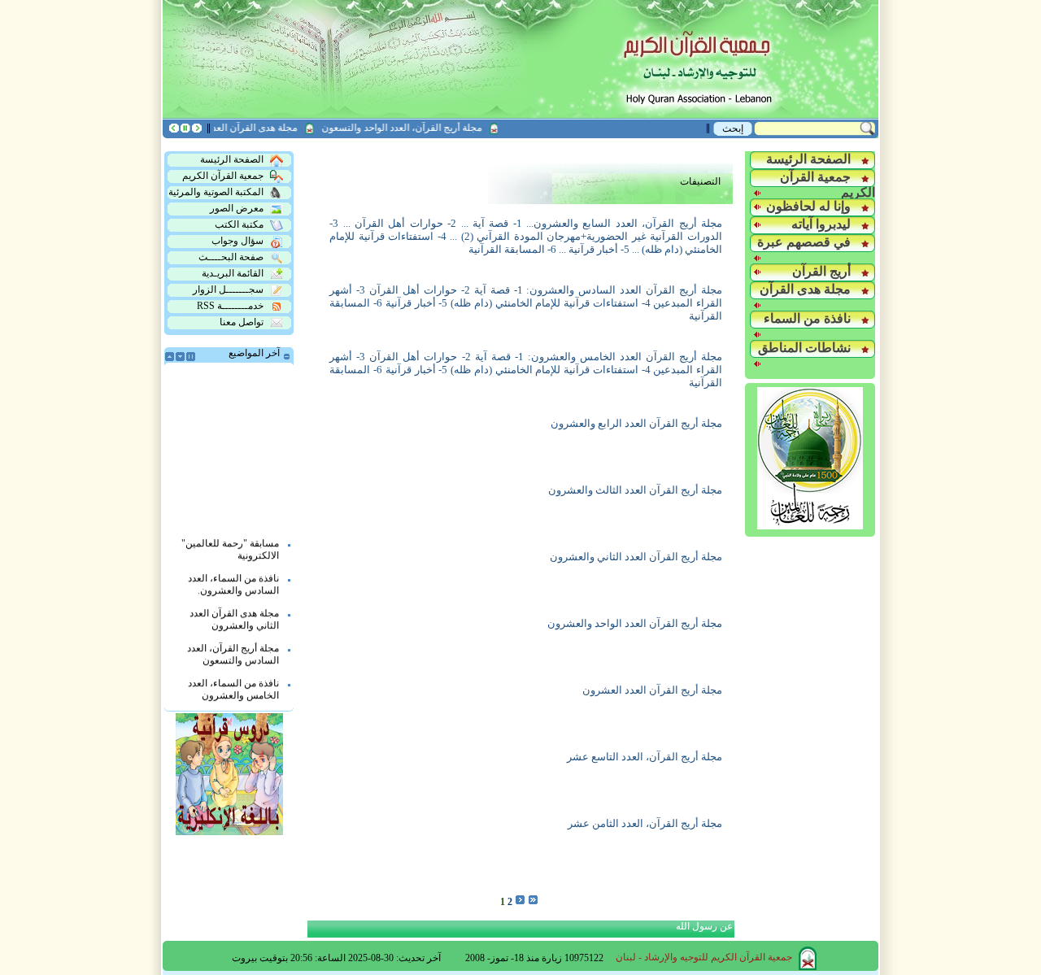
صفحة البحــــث (231, 257)
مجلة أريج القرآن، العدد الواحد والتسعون (413, 127)
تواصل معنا (242, 322)
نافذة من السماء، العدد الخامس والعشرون (233, 681)
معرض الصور (237, 208)
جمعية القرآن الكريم (223, 175)
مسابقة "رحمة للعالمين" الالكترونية (230, 541)
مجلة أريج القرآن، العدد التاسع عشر (644, 757)
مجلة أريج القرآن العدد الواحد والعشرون (634, 623)
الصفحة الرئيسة (232, 159)
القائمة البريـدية (233, 273)
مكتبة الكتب (239, 224)
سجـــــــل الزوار (228, 289)
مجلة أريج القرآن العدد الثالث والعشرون (635, 490)
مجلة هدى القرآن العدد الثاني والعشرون (234, 611)
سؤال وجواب (237, 240)
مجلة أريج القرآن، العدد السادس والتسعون (233, 646)
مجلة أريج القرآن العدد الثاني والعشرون (636, 557)
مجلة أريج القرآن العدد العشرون (652, 690)
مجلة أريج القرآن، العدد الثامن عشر (645, 823)
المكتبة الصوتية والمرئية (216, 192)
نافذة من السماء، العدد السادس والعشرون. (233, 576)
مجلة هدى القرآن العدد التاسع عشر (239, 127)
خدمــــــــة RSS (230, 305)
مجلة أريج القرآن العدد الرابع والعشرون (636, 423)
